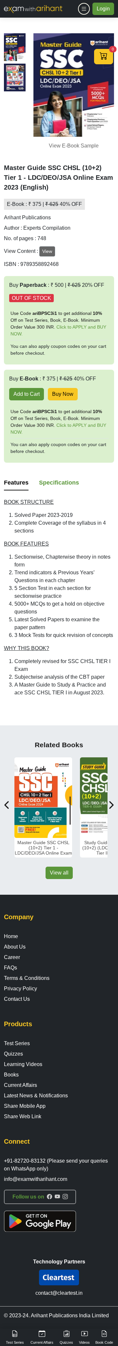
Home (11, 936)
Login (103, 8)
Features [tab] (16, 482)
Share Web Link (22, 1116)
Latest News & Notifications (36, 1095)
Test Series (17, 1043)
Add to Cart (26, 394)
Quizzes (13, 1054)
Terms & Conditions (26, 978)
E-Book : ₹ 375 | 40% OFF (44, 204)
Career (12, 957)
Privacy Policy (20, 988)
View (47, 251)
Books (11, 1074)
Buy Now (62, 394)
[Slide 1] (15, 47)
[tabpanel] (59, 597)
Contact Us (17, 999)
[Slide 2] (15, 77)
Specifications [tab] (59, 482)
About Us (15, 947)
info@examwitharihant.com (35, 1179)
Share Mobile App (25, 1106)
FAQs (10, 967)
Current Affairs (20, 1085)
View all (59, 872)
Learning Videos (23, 1064)
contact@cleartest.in (59, 1293)
